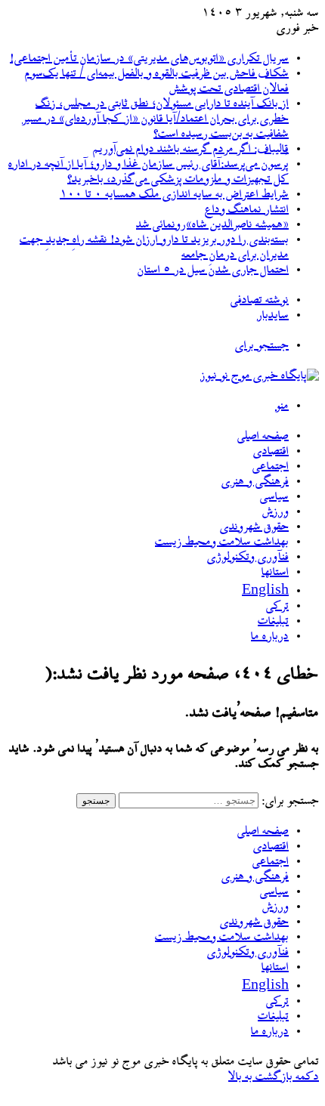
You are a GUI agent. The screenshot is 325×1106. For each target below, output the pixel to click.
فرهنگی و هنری (255, 482)
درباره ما (270, 636)
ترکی (277, 606)
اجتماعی (270, 466)
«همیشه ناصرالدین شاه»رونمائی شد (212, 225)
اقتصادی (271, 451)
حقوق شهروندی (254, 527)
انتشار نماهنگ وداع (247, 210)
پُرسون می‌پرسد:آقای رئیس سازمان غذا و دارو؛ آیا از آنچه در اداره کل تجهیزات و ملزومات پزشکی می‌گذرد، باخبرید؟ (148, 172)
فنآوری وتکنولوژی (248, 557)
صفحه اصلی (263, 436)
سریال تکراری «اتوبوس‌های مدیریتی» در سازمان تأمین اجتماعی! (149, 58)
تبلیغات (273, 621)
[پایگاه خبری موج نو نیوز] (259, 376)
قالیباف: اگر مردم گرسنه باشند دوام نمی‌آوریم (191, 149)
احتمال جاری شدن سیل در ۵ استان (213, 270)
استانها (275, 572)
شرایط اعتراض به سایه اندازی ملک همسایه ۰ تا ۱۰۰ (174, 194)
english (265, 591)
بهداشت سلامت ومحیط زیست (222, 542)
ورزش (275, 512)
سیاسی (274, 497)
